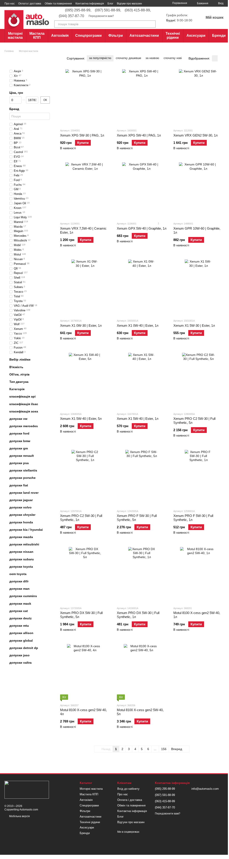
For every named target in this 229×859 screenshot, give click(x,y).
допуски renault (21, 455)
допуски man (19, 589)
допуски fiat (18, 485)
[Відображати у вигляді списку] (220, 58)
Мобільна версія (19, 816)
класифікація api (22, 396)
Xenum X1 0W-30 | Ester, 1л (81, 325)
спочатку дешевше (128, 58)
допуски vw (18, 418)
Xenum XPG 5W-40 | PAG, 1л (139, 135)
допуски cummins (23, 596)
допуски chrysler (22, 515)
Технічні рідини (173, 35)
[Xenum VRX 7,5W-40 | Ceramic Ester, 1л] (85, 190)
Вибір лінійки (19, 359)
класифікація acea (23, 411)
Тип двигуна (18, 382)
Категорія (16, 389)
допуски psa (19, 463)
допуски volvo (20, 507)
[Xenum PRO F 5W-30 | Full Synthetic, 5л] (142, 478)
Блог (110, 3)
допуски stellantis (23, 470)
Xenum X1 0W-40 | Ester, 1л (137, 325)
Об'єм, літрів (19, 374)
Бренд (14, 109)
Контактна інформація (89, 3)
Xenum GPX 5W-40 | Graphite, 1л (141, 228)
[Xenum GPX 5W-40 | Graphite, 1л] (142, 190)
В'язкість (16, 367)
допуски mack (20, 603)
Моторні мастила (15, 35)
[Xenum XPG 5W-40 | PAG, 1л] (142, 97)
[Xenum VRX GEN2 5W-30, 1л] (198, 97)
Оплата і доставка (29, 3)
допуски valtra (20, 662)
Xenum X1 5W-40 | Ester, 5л (81, 418)
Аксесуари (195, 35)
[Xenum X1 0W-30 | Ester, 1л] (85, 287)
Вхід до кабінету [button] (128, 788)
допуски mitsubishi (24, 544)
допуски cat (18, 611)
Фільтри (115, 35)
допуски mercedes (23, 426)
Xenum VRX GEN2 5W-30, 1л (195, 135)
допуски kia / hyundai (26, 529)
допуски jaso (19, 655)
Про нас (9, 3)
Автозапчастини (144, 35)
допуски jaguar (21, 500)
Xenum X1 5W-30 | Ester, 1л (194, 325)
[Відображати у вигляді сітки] (215, 58)
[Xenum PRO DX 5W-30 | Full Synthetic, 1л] (142, 575)
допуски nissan (21, 552)
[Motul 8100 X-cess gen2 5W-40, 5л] (142, 672)
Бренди (219, 35)
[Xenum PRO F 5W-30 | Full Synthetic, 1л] (198, 478)
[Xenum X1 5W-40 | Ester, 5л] (85, 380)
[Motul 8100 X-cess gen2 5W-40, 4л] (85, 672)
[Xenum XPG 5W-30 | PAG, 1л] (85, 97)
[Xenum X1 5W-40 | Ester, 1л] (142, 380)
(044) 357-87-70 (71, 16)
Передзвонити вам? (101, 16)
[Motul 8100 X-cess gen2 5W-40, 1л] (198, 575)
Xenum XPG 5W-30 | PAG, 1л (82, 135)
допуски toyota (21, 566)
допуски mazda (21, 537)
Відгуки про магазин (129, 3)
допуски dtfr (18, 581)
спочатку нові (173, 58)
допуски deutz (20, 618)
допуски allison (21, 633)
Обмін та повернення (58, 3)
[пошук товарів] (152, 24)
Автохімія (60, 35)
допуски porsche (22, 478)
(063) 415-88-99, (138, 10)
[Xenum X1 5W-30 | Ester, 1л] (198, 287)
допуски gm (18, 448)
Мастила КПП (37, 35)
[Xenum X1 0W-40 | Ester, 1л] (142, 287)
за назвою (152, 58)
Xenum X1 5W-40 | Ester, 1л (137, 418)
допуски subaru (21, 559)
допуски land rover (24, 492)
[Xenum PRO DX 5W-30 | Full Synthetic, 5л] (85, 575)
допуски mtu (19, 626)
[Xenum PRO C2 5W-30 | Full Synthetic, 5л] (198, 380)
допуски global (21, 640)
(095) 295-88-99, (78, 10)
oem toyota (17, 574)
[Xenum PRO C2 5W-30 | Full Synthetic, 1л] (85, 478)
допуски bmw (19, 441)
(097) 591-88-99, (108, 10)
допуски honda (21, 522)
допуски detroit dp (23, 648)
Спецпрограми (88, 35)
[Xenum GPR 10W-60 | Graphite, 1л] (198, 190)
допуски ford (19, 433)
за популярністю (100, 58)
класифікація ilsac (23, 404)
